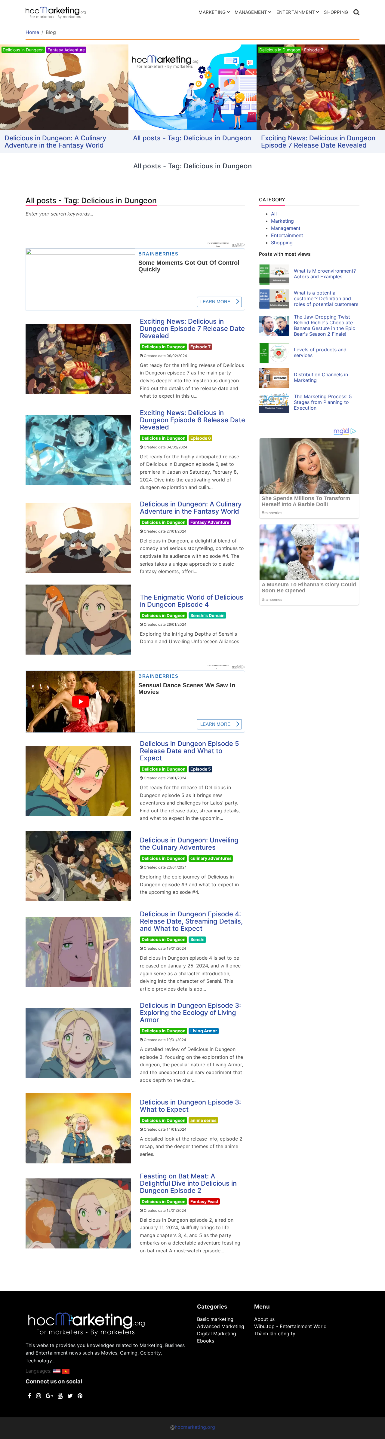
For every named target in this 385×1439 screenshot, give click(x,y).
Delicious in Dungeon (164, 346)
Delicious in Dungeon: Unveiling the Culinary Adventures (189, 843)
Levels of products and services (320, 352)
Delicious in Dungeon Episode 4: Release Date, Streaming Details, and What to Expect (191, 921)
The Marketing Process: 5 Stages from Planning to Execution (323, 402)
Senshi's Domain (207, 615)
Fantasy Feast (204, 1201)
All (274, 214)
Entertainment (295, 12)
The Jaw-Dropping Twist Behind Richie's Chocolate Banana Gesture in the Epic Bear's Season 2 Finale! (324, 325)
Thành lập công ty (274, 1334)
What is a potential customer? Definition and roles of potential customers (326, 298)
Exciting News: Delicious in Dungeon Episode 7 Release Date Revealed (318, 141)
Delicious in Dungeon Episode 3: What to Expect (190, 1105)
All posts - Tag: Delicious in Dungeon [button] (192, 138)
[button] (56, 1371)
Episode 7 (200, 346)
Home (32, 32)
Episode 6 (200, 438)
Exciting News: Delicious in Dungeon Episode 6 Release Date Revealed (192, 420)
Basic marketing (215, 1319)
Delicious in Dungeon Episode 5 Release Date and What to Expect (189, 751)
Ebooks (205, 1341)
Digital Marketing (216, 1334)
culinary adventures (211, 858)
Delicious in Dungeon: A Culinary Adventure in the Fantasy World (55, 141)
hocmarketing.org (195, 1427)
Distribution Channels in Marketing (321, 377)
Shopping (336, 12)
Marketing (212, 12)
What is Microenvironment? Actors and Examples (325, 274)
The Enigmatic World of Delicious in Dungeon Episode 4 (191, 600)
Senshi (197, 939)
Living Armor (203, 1030)
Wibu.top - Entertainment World (290, 1326)
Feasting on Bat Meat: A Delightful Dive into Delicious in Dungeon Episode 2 (188, 1183)
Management (251, 12)
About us (264, 1319)
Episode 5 (200, 768)
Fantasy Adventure (209, 522)
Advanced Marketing (220, 1326)
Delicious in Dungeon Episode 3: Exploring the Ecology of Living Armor (190, 1012)
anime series (203, 1120)
